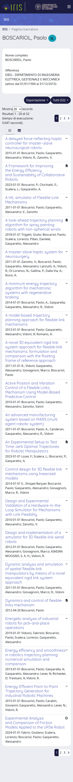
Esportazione (36, 100)
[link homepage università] (46, 6)
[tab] (10, 130)
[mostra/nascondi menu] (69, 7)
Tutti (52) (59, 100)
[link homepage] (13, 6)
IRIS (5, 29)
